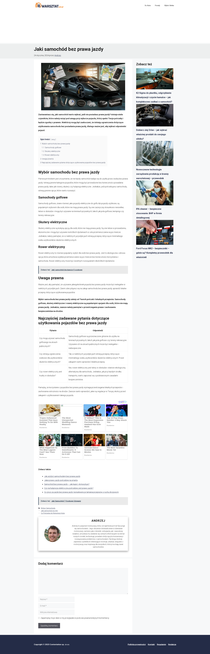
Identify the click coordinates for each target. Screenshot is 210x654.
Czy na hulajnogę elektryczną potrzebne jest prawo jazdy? (68, 488)
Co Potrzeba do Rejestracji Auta (53, 513)
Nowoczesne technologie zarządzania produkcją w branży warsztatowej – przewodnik (152, 174)
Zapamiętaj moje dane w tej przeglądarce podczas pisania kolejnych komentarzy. (75, 618)
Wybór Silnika (169, 5)
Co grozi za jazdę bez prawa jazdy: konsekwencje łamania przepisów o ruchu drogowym (81, 492)
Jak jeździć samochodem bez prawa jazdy (62, 476)
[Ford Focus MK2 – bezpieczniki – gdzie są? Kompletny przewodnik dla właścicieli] (154, 233)
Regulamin (161, 644)
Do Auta (148, 5)
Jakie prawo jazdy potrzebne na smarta (61, 480)
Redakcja (172, 644)
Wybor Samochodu (48, 508)
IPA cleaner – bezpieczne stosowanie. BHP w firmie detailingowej (149, 213)
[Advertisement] (105, 27)
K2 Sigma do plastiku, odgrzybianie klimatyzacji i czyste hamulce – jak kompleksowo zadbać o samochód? (154, 97)
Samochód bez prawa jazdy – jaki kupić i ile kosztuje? (66, 484)
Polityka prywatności (137, 644)
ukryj (53, 139)
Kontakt (151, 644)
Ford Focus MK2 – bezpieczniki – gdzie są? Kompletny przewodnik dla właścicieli (154, 253)
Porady (157, 5)
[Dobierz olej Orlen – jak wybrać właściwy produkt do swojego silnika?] (154, 116)
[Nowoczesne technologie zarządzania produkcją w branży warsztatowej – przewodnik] (154, 154)
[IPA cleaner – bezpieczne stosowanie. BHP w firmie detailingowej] (154, 194)
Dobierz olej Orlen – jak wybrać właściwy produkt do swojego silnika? (151, 134)
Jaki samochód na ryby (49, 511)
